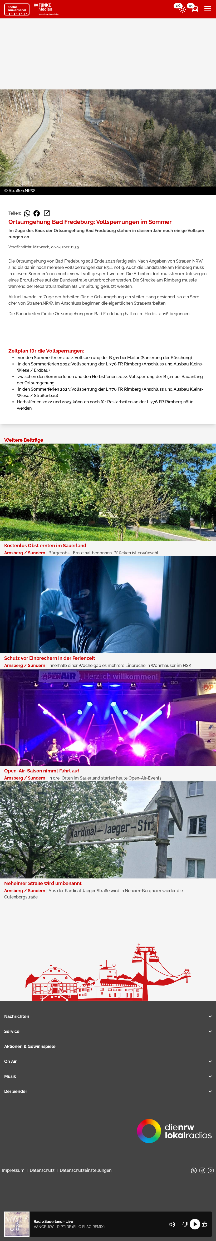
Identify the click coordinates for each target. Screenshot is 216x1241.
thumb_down (185, 1224)
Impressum (13, 1170)
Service (11, 1031)
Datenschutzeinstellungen (85, 1170)
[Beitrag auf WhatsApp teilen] (27, 213)
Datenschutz (42, 1170)
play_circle (195, 1224)
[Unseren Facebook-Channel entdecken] (202, 1170)
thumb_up (204, 1224)
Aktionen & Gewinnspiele (30, 1046)
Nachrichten (16, 1016)
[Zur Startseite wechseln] (17, 9)
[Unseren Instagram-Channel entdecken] (211, 1170)
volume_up (172, 1224)
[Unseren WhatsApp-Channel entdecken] (194, 1170)
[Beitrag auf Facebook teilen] (36, 213)
